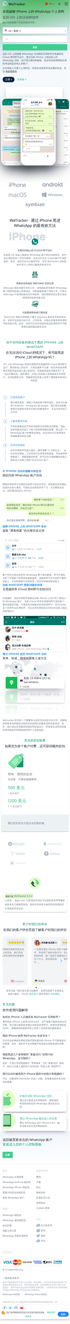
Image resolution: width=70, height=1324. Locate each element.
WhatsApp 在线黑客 (13, 1176)
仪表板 (20, 79)
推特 (43, 1235)
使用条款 (40, 1202)
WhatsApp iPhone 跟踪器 (16, 1187)
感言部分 (33, 993)
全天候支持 (46, 1225)
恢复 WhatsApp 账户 (13, 1197)
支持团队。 (56, 993)
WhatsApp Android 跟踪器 (17, 1182)
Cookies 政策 (43, 1207)
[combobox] (35, 30)
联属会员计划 (43, 1197)
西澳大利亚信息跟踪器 (14, 1192)
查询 (43, 1230)
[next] (61, 960)
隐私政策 (40, 1192)
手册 (38, 1182)
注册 (7, 79)
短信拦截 (7, 1225)
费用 (38, 1176)
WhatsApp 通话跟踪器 (14, 1220)
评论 (43, 1240)
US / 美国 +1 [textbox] (14, 30)
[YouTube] (22, 1308)
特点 (38, 1187)
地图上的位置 (9, 1230)
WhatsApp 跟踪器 (12, 1215)
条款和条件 (11, 71)
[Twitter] (10, 1308)
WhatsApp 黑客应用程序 (15, 1235)
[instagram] (16, 1308)
